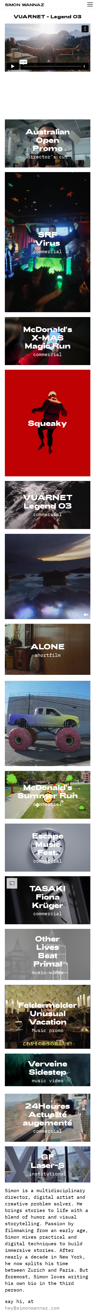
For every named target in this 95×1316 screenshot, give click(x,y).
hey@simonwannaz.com (32, 1308)
